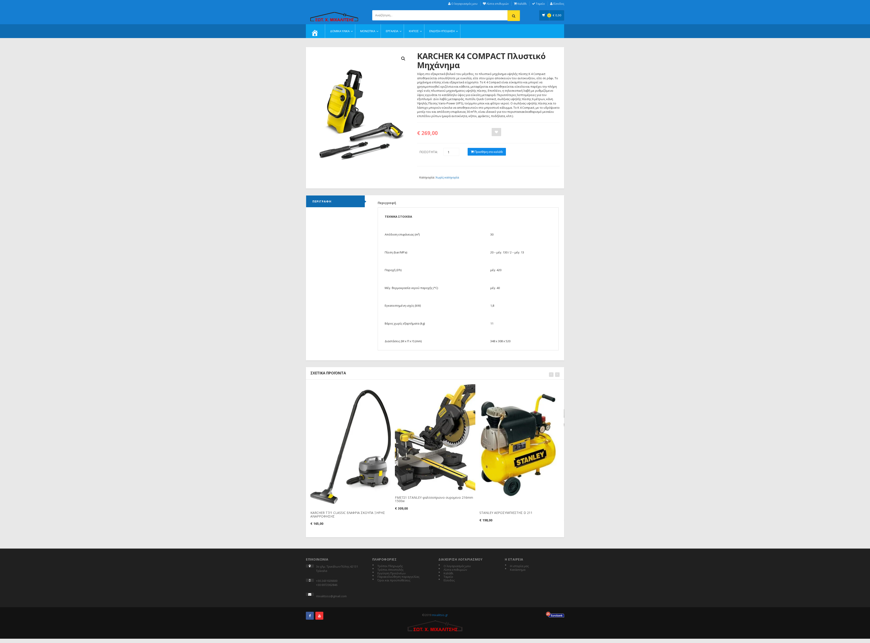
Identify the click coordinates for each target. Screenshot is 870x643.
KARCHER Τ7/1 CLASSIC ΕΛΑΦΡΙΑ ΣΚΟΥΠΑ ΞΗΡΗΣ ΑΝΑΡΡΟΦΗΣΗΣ (347, 514)
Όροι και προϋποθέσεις (393, 580)
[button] (403, 59)
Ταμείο (540, 4)
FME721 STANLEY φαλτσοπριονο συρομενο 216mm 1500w (434, 499)
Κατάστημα (517, 570)
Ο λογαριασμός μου (464, 4)
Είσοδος (558, 4)
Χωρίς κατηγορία (447, 177)
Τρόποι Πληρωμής (390, 566)
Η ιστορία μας (519, 566)
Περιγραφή (321, 201)
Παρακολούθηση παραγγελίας (398, 577)
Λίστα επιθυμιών (497, 4)
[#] (310, 616)
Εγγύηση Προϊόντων (391, 573)
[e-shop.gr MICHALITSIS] (334, 14)
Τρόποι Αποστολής (390, 570)
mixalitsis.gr (440, 615)
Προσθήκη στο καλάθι (488, 152)
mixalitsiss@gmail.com (331, 596)
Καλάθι (522, 4)
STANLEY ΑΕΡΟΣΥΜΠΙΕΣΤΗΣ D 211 (505, 513)
